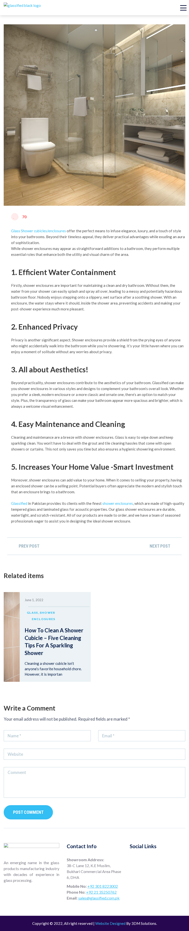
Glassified (19, 503)
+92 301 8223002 (102, 886)
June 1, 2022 (34, 600)
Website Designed (110, 923)
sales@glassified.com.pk (99, 898)
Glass (32, 612)
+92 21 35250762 (101, 892)
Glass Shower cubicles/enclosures (38, 231)
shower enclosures (117, 503)
